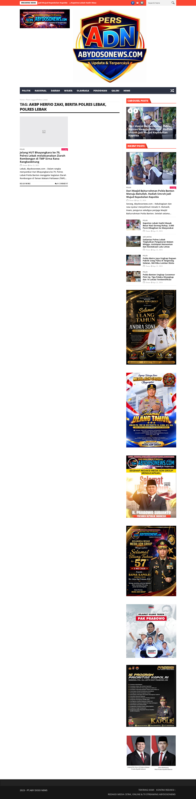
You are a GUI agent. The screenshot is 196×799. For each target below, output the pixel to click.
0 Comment (62, 184)
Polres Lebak (33, 109)
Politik (26, 90)
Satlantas (147, 237)
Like (65, 149)
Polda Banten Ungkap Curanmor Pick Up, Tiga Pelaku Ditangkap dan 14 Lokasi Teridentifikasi (159, 277)
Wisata (68, 90)
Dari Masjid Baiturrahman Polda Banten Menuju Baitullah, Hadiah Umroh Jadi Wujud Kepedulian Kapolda (150, 131)
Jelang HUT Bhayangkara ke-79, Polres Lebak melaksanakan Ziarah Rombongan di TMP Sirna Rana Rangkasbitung (42, 157)
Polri (22, 149)
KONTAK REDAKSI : (165, 789)
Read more (25, 184)
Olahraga (83, 90)
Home (127, 90)
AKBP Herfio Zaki (46, 104)
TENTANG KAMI (146, 789)
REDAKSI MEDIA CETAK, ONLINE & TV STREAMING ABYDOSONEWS (141, 794)
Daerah (55, 90)
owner (25, 165)
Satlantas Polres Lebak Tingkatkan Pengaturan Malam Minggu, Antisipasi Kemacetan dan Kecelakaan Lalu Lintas (158, 243)
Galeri (115, 90)
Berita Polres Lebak (85, 104)
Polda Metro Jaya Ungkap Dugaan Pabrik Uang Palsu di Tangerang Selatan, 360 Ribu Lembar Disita (159, 261)
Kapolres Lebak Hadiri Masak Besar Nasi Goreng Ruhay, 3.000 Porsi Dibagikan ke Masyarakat (95, 2)
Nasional (41, 90)
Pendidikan (100, 90)
